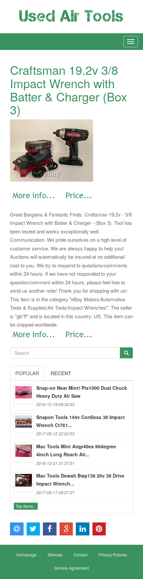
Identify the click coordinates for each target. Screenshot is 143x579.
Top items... (26, 506)
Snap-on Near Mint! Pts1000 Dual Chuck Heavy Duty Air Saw (81, 391)
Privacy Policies (112, 554)
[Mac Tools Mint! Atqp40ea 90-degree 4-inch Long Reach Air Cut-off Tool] (24, 453)
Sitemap (55, 554)
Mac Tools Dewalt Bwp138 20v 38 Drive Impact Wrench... (80, 479)
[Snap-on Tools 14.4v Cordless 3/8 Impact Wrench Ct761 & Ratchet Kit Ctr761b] (24, 423)
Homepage (26, 554)
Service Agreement (71, 568)
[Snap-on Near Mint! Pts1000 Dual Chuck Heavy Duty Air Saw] (24, 394)
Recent (61, 372)
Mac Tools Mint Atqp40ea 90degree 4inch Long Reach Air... (76, 450)
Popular (27, 372)
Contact (80, 554)
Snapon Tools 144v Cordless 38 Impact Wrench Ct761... (80, 421)
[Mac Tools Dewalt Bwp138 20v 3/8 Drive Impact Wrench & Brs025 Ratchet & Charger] (24, 482)
